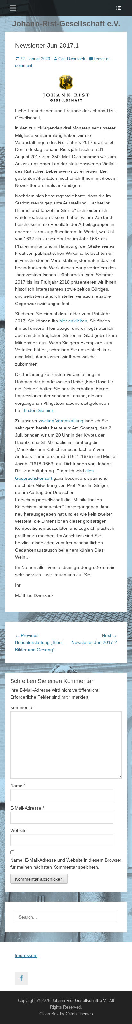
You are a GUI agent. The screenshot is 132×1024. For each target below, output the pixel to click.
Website (18, 830)
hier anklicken (73, 320)
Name (17, 785)
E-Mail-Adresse (27, 808)
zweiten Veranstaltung (61, 420)
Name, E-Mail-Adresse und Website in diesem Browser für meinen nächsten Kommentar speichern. (65, 863)
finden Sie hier (38, 410)
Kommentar (22, 707)
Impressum (26, 955)
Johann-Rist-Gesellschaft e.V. (66, 23)
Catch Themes (79, 1014)
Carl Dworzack (71, 58)
